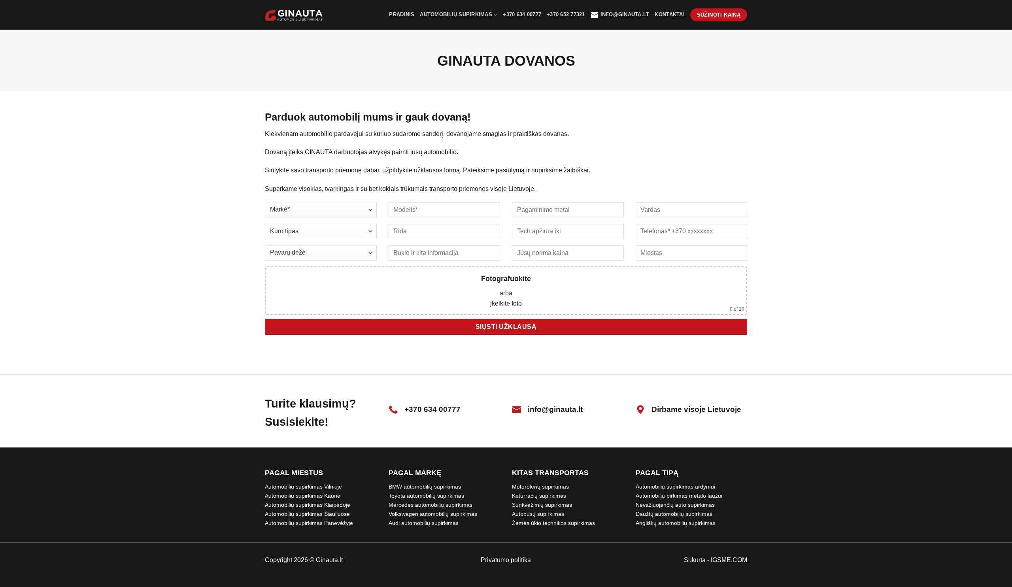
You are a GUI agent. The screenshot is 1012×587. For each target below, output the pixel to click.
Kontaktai (669, 14)
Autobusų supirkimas (538, 514)
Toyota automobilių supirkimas (426, 496)
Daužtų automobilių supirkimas (674, 514)
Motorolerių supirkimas (540, 486)
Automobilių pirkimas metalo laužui (679, 496)
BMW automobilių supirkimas (425, 486)
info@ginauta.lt (624, 14)
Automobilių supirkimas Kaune (302, 496)
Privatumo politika (506, 560)
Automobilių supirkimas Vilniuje (303, 486)
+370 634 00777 (522, 14)
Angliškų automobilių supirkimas (676, 523)
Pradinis (401, 14)
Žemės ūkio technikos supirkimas (553, 523)
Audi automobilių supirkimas (424, 523)
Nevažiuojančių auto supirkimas (675, 505)
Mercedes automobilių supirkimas (430, 505)
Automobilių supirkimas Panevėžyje (309, 523)
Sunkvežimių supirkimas (542, 505)
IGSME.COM (729, 560)
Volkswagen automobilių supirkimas (433, 514)
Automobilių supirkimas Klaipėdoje (307, 505)
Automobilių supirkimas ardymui (675, 486)
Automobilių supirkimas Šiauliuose (307, 514)
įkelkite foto (506, 303)
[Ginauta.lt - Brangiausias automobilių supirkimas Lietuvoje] (294, 15)
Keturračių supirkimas (539, 496)
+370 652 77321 (566, 14)
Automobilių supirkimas (456, 14)
